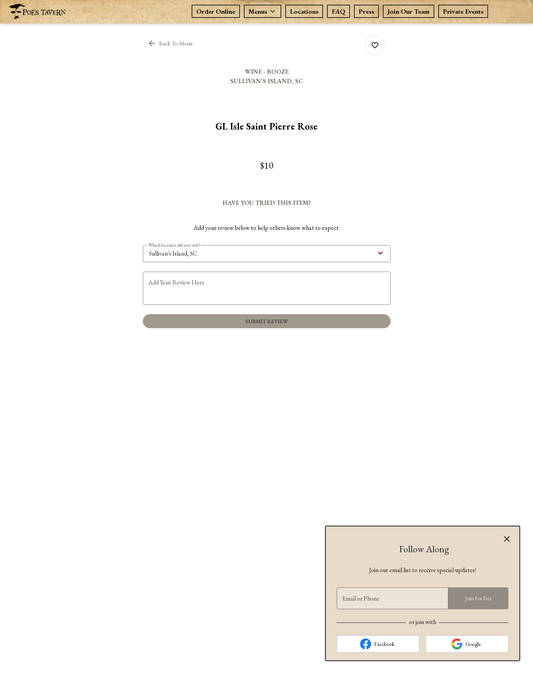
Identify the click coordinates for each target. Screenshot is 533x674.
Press (366, 11)
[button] (262, 11)
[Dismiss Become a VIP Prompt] (506, 539)
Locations (304, 11)
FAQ (338, 11)
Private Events (463, 11)
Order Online (215, 11)
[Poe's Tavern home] (64, 11)
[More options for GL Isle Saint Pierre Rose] (375, 45)
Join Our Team (408, 11)
